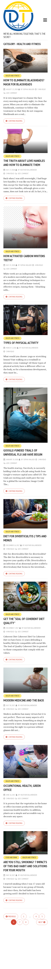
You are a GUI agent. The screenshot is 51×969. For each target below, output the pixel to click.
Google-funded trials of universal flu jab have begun (22, 452)
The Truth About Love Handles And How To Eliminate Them (24, 163)
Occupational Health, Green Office (22, 788)
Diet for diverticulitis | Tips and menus (25, 538)
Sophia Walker (28, 89)
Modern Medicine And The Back (23, 700)
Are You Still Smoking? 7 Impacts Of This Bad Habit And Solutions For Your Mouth (25, 866)
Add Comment (11, 93)
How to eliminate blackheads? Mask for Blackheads (23, 82)
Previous (12, 916)
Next (40, 922)
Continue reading (15, 121)
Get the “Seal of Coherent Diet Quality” (23, 621)
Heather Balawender (28, 170)
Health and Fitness (12, 76)
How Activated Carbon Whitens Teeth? (24, 258)
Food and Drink (11, 857)
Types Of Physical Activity (20, 343)
